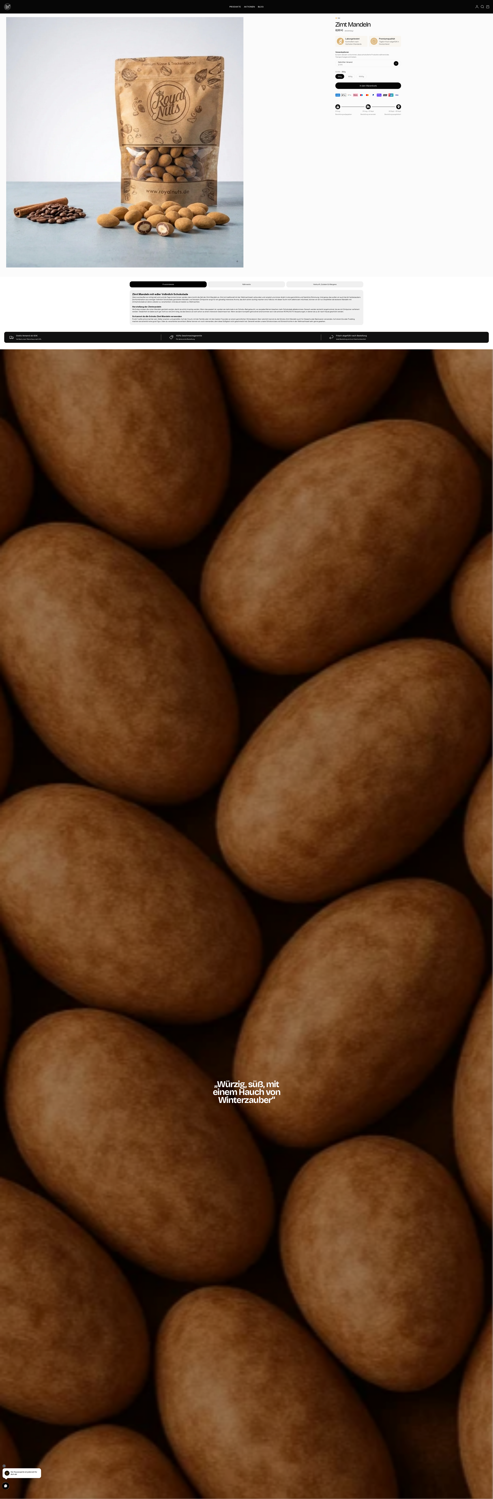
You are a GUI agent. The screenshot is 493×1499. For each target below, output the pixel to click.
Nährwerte (246, 284)
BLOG (261, 6)
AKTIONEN (249, 6)
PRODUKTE (235, 6)
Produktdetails (168, 284)
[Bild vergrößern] (237, 261)
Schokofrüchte (286, 321)
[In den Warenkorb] (396, 63)
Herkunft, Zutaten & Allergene (324, 284)
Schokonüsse (272, 321)
